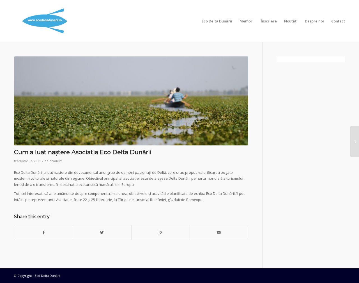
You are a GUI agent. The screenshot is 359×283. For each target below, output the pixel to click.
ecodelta (56, 161)
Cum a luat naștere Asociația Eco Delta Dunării (82, 152)
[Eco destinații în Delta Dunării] (354, 141)
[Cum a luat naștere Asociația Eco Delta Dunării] (131, 100)
